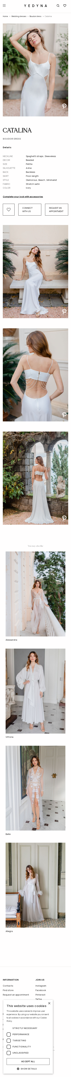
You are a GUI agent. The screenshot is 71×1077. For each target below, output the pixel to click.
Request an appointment (56, 209)
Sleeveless (50, 156)
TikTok (39, 999)
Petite (29, 163)
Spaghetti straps (35, 156)
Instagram (41, 985)
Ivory (28, 187)
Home (5, 16)
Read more (18, 1021)
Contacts (8, 985)
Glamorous (31, 179)
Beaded (30, 159)
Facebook (41, 990)
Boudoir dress (35, 16)
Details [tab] (7, 147)
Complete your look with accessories (23, 196)
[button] (28, 1068)
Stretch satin (33, 183)
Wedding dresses (18, 16)
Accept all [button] (28, 1061)
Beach (42, 179)
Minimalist (52, 179)
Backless (30, 171)
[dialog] (28, 1037)
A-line (29, 167)
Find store (8, 990)
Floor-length (32, 175)
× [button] (49, 1003)
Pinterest (40, 994)
